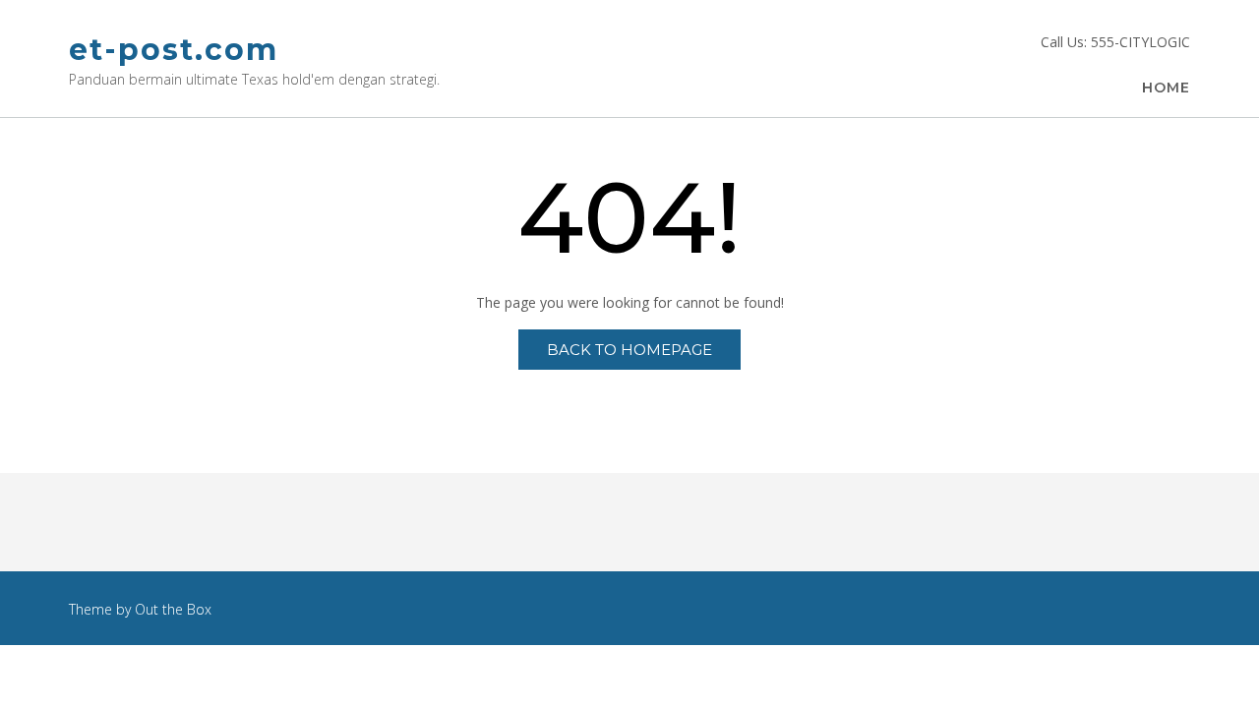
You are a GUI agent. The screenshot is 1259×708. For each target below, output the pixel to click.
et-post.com (173, 49)
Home (1166, 87)
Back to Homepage (629, 349)
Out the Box (173, 609)
